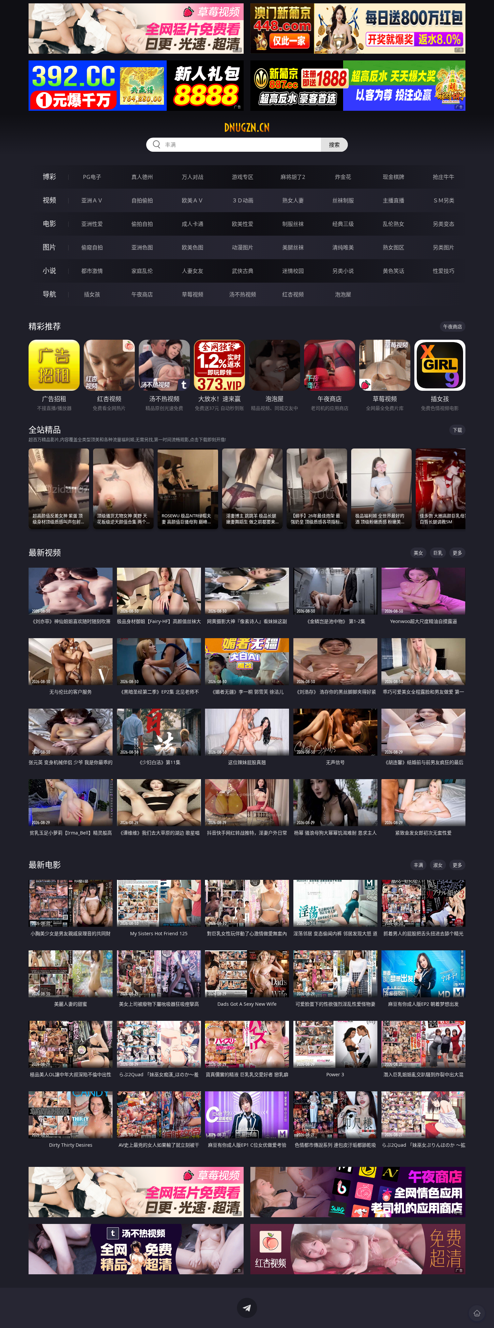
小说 (49, 270)
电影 (49, 223)
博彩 (49, 176)
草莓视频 (192, 294)
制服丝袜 (293, 224)
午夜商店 (142, 294)
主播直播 (393, 200)
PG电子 (92, 177)
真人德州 (142, 177)
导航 (49, 294)
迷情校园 (293, 271)
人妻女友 (192, 271)
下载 (457, 430)
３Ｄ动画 (242, 200)
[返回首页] (477, 1313)
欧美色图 (192, 247)
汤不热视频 (242, 294)
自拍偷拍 (142, 200)
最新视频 (45, 552)
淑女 (438, 865)
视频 (49, 200)
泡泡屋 (343, 294)
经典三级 (343, 224)
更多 (457, 553)
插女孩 (92, 294)
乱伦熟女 (393, 224)
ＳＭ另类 (443, 200)
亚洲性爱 (92, 224)
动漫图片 (242, 247)
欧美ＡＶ (192, 200)
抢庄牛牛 (443, 177)
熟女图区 (393, 247)
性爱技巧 (443, 271)
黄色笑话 (393, 271)
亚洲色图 (142, 247)
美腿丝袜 (293, 247)
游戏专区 (242, 177)
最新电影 (45, 864)
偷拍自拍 (142, 224)
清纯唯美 (343, 247)
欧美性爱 (242, 224)
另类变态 (443, 224)
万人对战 (192, 177)
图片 (49, 247)
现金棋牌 (393, 177)
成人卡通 (192, 224)
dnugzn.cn (247, 127)
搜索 (334, 144)
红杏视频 (293, 294)
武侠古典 (242, 271)
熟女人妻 (293, 200)
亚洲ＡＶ (92, 200)
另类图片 (443, 247)
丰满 (418, 865)
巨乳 (438, 553)
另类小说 (343, 271)
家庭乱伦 (142, 271)
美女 (418, 553)
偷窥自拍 (92, 247)
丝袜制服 (343, 200)
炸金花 (343, 177)
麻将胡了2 (293, 177)
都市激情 (92, 271)
